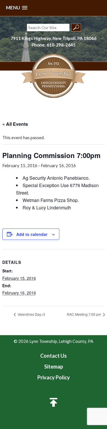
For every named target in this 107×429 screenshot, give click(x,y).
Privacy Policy (53, 377)
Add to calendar (31, 234)
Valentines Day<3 (31, 314)
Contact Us (53, 356)
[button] (17, 8)
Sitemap (53, 366)
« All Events (15, 124)
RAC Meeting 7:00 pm (84, 314)
